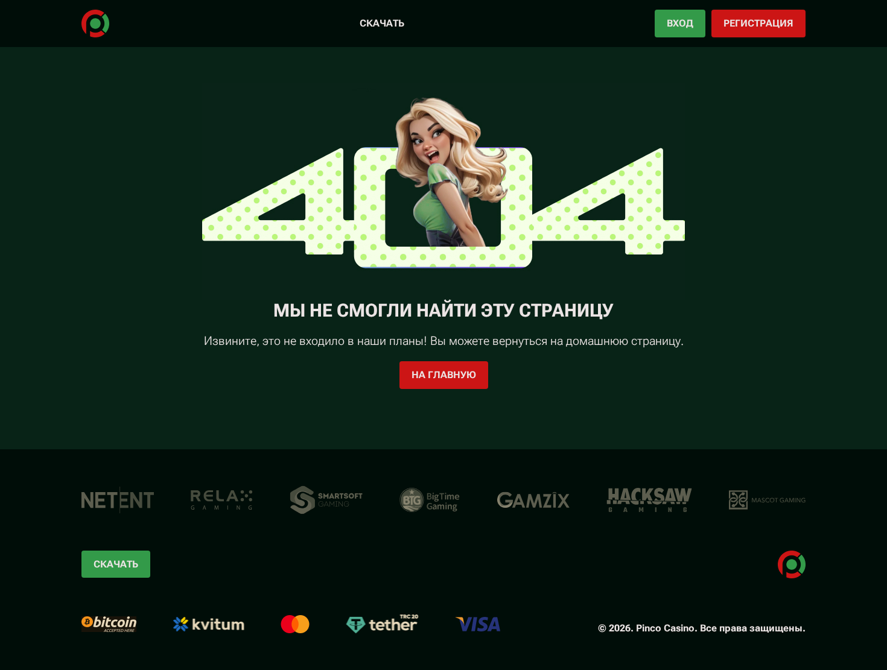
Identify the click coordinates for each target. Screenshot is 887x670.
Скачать (382, 23)
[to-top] (840, 632)
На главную (444, 375)
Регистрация (758, 23)
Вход (680, 23)
